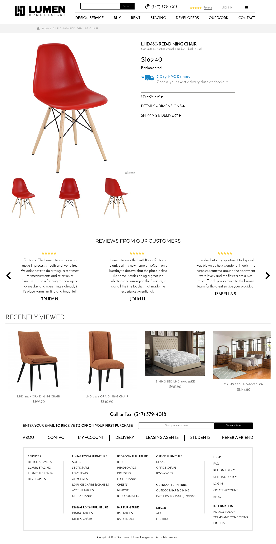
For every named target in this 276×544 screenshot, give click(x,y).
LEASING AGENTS (162, 438)
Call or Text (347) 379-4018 (138, 414)
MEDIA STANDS (82, 496)
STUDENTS (200, 438)
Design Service (89, 18)
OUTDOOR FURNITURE (171, 485)
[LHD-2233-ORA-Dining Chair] (107, 361)
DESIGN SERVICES (40, 462)
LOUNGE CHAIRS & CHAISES (90, 484)
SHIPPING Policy (225, 477)
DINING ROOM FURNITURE (90, 507)
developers (187, 18)
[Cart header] (246, 8)
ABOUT (29, 438)
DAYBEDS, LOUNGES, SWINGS (176, 496)
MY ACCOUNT (91, 438)
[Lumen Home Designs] (40, 10)
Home (47, 28)
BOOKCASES (164, 473)
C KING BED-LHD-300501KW (243, 384)
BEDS (120, 462)
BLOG (217, 497)
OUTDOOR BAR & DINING (173, 490)
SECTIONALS (81, 467)
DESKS (160, 462)
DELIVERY (124, 438)
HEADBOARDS (126, 467)
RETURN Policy (224, 470)
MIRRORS (123, 490)
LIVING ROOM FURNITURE (89, 456)
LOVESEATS (80, 473)
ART (158, 513)
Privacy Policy (224, 511)
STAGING (158, 18)
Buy (117, 18)
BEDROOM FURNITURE (132, 456)
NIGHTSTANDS (127, 479)
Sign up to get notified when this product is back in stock (171, 49)
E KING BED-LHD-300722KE (175, 381)
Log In (218, 483)
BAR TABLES (125, 513)
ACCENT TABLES (83, 490)
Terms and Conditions (230, 517)
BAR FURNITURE (128, 507)
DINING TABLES (82, 513)
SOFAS (76, 462)
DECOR (161, 507)
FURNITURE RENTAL (41, 473)
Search (127, 6)
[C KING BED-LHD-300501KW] (243, 355)
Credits (219, 523)
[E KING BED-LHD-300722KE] (175, 353)
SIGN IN (227, 7)
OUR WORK (218, 18)
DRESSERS (124, 473)
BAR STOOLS (125, 519)
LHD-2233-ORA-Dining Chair (107, 396)
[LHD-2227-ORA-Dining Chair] (38, 361)
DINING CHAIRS (82, 519)
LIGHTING (162, 519)
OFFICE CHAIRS (166, 467)
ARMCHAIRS (80, 479)
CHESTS (122, 484)
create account (225, 490)
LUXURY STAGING (39, 467)
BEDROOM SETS (128, 496)
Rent (135, 18)
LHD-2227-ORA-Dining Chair (38, 396)
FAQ (216, 463)
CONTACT (246, 18)
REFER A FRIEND (237, 438)
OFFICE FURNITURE (169, 456)
